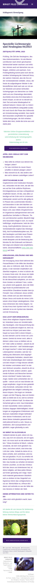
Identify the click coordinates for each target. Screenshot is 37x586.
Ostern (11, 551)
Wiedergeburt (21, 551)
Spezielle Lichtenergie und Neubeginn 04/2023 (17, 45)
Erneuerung (14, 549)
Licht (29, 549)
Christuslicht (26, 548)
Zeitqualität (17, 548)
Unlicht (15, 551)
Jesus (19, 549)
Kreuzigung (24, 549)
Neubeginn (6, 551)
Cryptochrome (6, 549)
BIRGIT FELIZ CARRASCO (15, 4)
